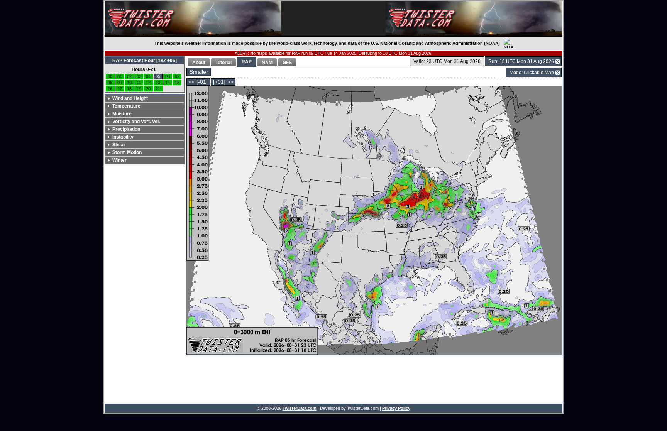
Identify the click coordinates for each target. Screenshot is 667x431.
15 (177, 82)
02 (129, 76)
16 (110, 88)
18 (129, 88)
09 (119, 82)
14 (167, 82)
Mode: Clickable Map (532, 72)
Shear (118, 144)
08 (110, 82)
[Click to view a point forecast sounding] (374, 221)
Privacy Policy (396, 408)
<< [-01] (198, 82)
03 (139, 76)
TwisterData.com (300, 408)
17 (119, 88)
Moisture (122, 114)
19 (139, 88)
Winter (119, 160)
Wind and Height (130, 98)
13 (158, 82)
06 (167, 76)
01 (119, 76)
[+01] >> (223, 82)
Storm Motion (127, 152)
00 (110, 76)
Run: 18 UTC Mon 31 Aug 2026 (521, 61)
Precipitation (126, 129)
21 (158, 88)
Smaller (199, 72)
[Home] (193, 18)
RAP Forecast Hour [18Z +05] (144, 60)
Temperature (126, 106)
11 (139, 82)
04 (148, 76)
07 (177, 76)
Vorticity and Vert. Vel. (136, 121)
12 (148, 82)
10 (129, 82)
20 (148, 88)
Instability (123, 137)
